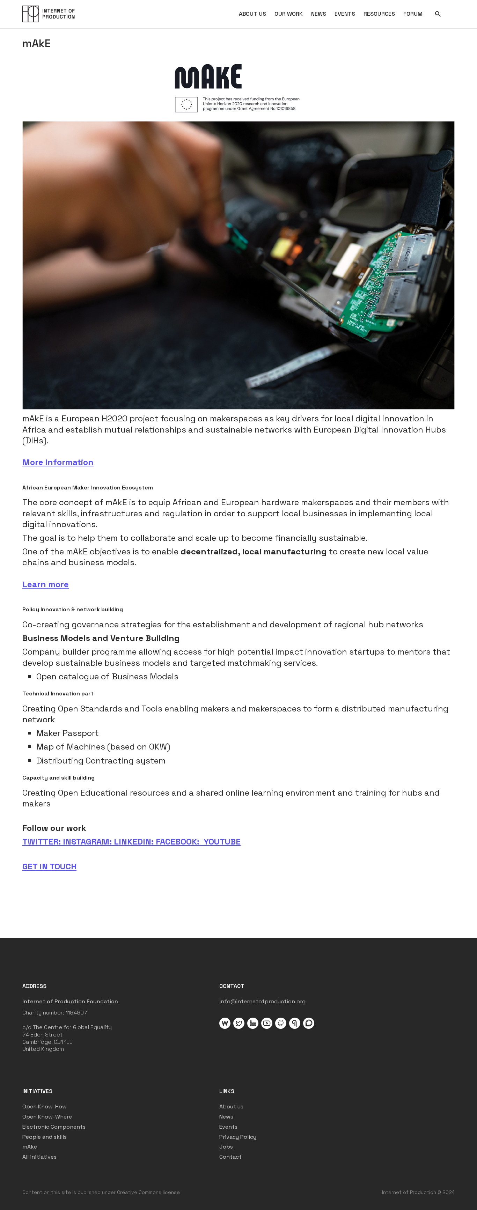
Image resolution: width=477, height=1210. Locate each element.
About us (231, 1106)
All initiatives (39, 1156)
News (226, 1116)
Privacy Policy (237, 1137)
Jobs (226, 1146)
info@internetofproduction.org (262, 1001)
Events (228, 1126)
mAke (29, 1146)
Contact (230, 1156)
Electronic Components (54, 1126)
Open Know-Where (47, 1116)
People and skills (44, 1137)
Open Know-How (44, 1106)
